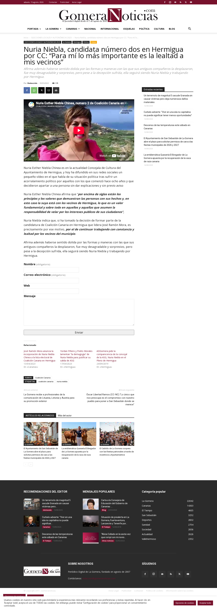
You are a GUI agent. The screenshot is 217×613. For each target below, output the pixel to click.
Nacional (90, 28)
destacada (47, 510)
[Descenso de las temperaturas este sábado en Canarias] (32, 538)
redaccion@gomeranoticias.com (98, 578)
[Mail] (175, 2)
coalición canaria (45, 381)
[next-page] (31, 464)
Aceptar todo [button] (205, 603)
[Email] (49, 90)
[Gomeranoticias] (108, 15)
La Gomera (52, 28)
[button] (189, 29)
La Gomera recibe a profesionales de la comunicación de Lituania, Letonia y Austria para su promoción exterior (49, 398)
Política (144, 28)
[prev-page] (26, 464)
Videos (93, 42)
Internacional (110, 28)
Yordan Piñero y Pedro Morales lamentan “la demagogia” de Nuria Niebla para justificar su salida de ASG (76, 356)
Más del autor (65, 415)
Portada (32, 28)
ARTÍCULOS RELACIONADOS (40, 415)
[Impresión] (56, 90)
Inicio (26, 37)
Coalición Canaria (43, 377)
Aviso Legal (76, 2)
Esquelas (129, 28)
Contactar (53, 2)
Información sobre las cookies (179, 590)
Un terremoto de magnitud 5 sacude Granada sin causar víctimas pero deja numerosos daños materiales (168, 98)
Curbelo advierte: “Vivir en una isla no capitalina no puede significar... (57, 520)
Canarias (71, 28)
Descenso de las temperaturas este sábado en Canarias (167, 127)
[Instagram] (170, 2)
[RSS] (180, 2)
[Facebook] (164, 2)
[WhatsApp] (34, 90)
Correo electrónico (44, 275)
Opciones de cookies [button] (185, 603)
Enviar (79, 332)
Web (27, 285)
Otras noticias (108, 541)
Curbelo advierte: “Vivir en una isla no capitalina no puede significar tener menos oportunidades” (168, 114)
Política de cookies (154, 590)
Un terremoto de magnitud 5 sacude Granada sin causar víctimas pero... (56, 503)
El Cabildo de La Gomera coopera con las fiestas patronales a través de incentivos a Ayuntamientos (117, 451)
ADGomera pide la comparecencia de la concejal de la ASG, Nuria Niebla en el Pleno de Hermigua (112, 356)
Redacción (32, 83)
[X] (185, 2)
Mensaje (30, 296)
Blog (172, 28)
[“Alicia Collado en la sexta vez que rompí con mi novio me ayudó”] (91, 538)
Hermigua (77, 42)
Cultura (159, 28)
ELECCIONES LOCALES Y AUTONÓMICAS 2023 (51, 37)
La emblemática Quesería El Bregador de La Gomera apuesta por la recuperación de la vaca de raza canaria (167, 158)
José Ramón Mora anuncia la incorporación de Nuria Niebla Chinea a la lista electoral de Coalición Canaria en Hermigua (39, 356)
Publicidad (64, 2)
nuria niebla (62, 381)
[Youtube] (191, 2)
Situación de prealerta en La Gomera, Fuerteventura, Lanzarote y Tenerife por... (115, 520)
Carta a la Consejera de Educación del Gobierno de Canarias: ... (114, 503)
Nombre (37, 264)
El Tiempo (47, 541)
